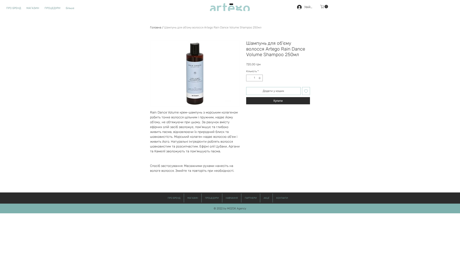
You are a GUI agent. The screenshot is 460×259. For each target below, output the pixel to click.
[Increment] (260, 78)
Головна (155, 27)
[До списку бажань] (306, 91)
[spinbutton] (254, 78)
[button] (324, 6)
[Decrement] (249, 78)
